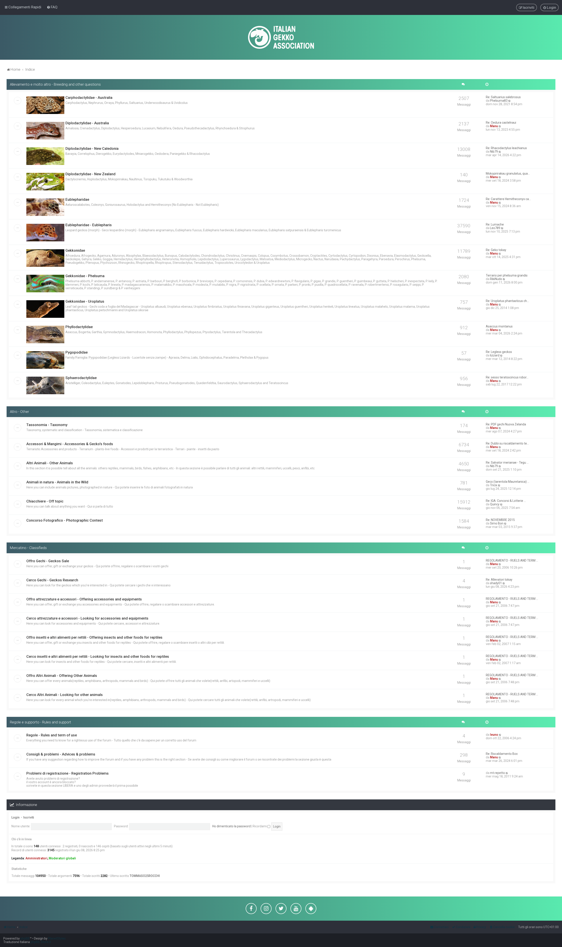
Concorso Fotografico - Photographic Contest (64, 520)
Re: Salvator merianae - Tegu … (507, 462)
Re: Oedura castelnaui (501, 122)
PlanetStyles (57, 938)
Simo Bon (496, 523)
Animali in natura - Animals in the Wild (57, 482)
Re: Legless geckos (499, 352)
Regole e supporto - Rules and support (40, 722)
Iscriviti (28, 817)
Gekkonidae (75, 250)
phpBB (25, 938)
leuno (494, 734)
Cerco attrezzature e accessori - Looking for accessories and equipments (87, 618)
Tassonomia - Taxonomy (46, 425)
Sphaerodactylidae (81, 378)
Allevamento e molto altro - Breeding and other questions (55, 84)
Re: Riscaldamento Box (502, 753)
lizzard (494, 355)
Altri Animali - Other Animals (49, 463)
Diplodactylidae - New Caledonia (92, 148)
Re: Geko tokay (496, 250)
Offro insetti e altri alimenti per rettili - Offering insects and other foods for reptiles (94, 637)
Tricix (493, 485)
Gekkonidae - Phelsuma (84, 276)
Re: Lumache (495, 224)
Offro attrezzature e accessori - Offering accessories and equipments (84, 599)
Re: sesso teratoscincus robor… (507, 377)
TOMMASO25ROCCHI (145, 876)
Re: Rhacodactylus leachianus (506, 148)
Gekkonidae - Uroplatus (84, 301)
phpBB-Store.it (41, 942)
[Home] (281, 37)
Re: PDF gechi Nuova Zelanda (506, 424)
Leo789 (495, 228)
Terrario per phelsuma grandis (507, 275)
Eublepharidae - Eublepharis (88, 225)
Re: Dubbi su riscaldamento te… (507, 443)
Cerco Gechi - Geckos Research (52, 580)
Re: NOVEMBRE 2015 (500, 520)
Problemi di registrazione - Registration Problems (67, 773)
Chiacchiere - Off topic (44, 501)
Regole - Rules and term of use (51, 735)
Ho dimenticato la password (231, 826)
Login (15, 817)
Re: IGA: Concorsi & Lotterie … (506, 500)
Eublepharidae (77, 199)
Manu (494, 126)
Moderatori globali (62, 858)
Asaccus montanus (499, 326)
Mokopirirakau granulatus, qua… (508, 173)
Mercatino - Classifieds (28, 548)
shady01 (496, 583)
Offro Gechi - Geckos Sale (47, 561)
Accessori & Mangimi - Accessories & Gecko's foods (69, 444)
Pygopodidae (76, 352)
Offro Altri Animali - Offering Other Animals (61, 675)
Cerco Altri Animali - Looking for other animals (64, 694)
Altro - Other (19, 411)
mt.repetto (497, 773)
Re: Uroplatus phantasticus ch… (507, 301)
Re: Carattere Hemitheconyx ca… (508, 199)
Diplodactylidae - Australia (87, 123)
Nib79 (494, 151)
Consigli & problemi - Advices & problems (60, 754)
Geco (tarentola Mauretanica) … (507, 481)
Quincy (494, 504)
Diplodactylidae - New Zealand (90, 174)
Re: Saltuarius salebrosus (503, 97)
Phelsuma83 (499, 100)
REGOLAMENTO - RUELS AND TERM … (512, 560)
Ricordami (260, 826)
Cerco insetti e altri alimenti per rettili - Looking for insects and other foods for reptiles (97, 656)
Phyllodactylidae (79, 327)
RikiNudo (496, 279)
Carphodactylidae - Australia (88, 97)
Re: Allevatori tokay (499, 579)
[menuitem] (52, 7)
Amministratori (36, 858)
